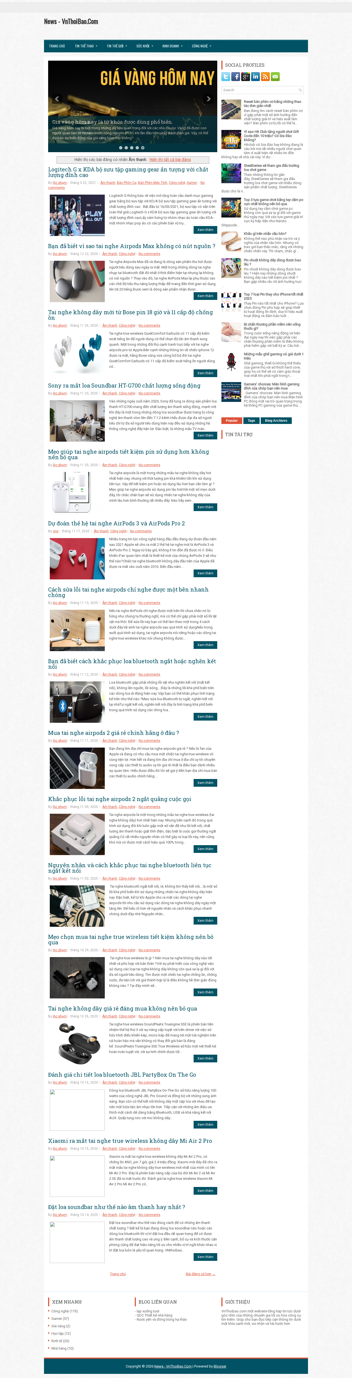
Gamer (192, 183)
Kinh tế (56, 1341)
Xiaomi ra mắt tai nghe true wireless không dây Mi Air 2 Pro (130, 1140)
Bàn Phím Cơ (126, 183)
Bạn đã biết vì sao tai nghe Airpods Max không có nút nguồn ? (131, 246)
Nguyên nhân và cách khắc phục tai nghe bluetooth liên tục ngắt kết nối (129, 867)
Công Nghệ (201, 45)
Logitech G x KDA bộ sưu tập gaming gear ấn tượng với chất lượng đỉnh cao (128, 172)
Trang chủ (57, 46)
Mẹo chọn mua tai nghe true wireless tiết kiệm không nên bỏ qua (130, 939)
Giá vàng (58, 1326)
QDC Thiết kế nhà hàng (154, 1315)
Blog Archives (276, 421)
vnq (55, 531)
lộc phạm (60, 183)
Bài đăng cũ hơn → (201, 1274)
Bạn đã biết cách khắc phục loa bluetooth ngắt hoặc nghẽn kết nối (132, 663)
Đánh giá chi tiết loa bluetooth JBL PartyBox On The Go (122, 1074)
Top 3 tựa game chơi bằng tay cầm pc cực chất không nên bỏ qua (273, 202)
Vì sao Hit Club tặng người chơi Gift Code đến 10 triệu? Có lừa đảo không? (271, 136)
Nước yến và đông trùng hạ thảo (162, 1319)
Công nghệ (177, 183)
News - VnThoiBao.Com (71, 21)
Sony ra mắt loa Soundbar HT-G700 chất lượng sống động (124, 385)
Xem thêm (205, 230)
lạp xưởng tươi (148, 1311)
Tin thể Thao (86, 45)
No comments (149, 254)
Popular (232, 421)
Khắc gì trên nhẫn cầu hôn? (265, 234)
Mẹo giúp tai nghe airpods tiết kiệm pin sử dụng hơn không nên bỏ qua (128, 454)
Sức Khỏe (144, 45)
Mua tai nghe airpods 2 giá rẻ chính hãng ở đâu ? (113, 732)
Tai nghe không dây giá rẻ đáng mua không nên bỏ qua (122, 1008)
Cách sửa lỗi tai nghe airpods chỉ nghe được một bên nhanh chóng (128, 592)
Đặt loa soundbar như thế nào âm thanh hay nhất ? (116, 1207)
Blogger (220, 1366)
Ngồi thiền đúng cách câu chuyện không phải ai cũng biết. (124, 126)
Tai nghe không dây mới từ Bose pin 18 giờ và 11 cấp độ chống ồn (130, 314)
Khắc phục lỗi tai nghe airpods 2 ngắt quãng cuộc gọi (119, 799)
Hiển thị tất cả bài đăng (170, 159)
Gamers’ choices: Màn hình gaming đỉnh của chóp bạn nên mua (271, 386)
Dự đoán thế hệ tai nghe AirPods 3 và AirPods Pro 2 (116, 523)
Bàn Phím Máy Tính (152, 183)
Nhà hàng (59, 1348)
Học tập (57, 1333)
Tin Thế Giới (117, 45)
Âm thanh (107, 183)
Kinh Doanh (173, 45)
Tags (251, 421)
